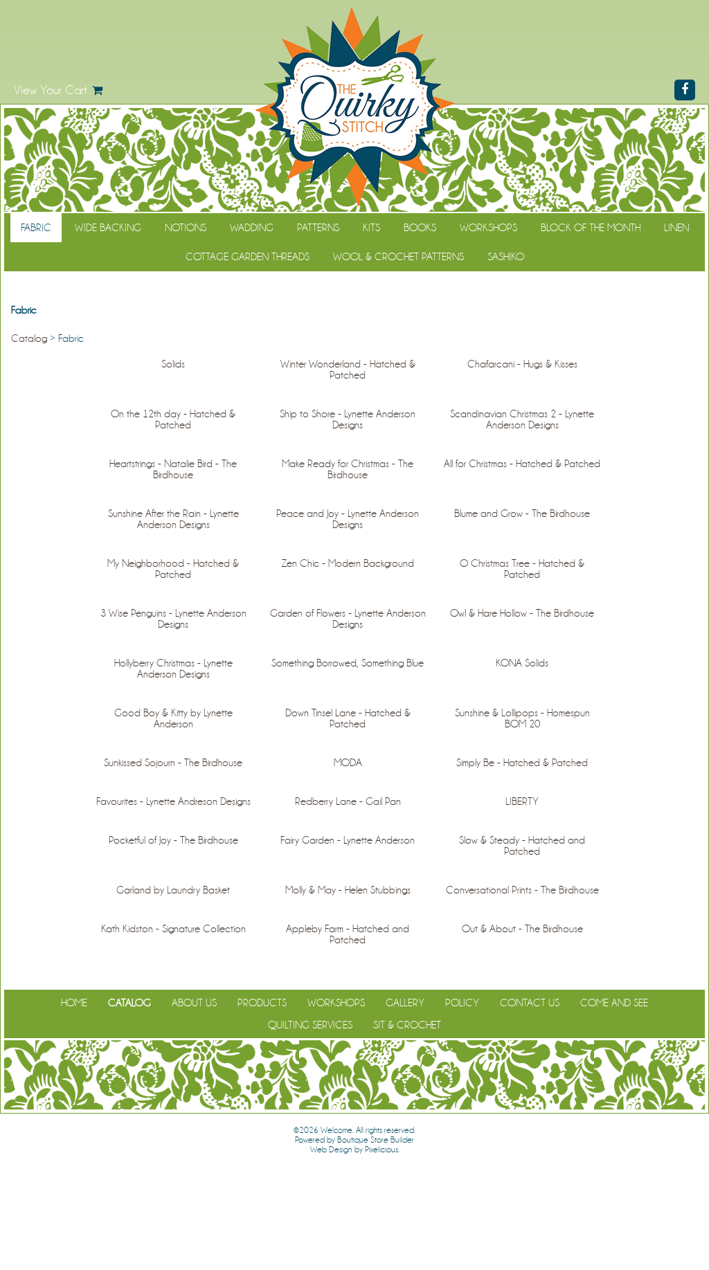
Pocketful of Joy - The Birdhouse (173, 840)
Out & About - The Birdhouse (522, 928)
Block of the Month (590, 227)
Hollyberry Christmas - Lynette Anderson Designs (173, 668)
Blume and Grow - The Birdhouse (522, 513)
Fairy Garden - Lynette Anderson (347, 840)
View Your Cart (50, 90)
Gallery (405, 1002)
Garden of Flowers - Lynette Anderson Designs (348, 619)
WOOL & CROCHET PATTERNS (398, 256)
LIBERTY (522, 801)
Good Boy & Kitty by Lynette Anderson (173, 718)
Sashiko (505, 256)
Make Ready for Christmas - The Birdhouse (347, 469)
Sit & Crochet (407, 1025)
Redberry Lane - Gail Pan (348, 801)
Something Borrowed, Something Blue (347, 663)
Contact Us (529, 1002)
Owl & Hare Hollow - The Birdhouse (522, 613)
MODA (348, 762)
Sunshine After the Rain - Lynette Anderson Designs (173, 519)
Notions (185, 227)
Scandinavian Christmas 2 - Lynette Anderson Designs (522, 419)
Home (74, 1002)
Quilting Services (310, 1025)
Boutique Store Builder (375, 1140)
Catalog (29, 338)
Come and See (614, 1002)
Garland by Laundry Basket (173, 890)
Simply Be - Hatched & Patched (522, 762)
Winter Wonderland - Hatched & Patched (347, 370)
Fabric (36, 227)
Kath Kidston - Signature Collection (173, 928)
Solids (173, 364)
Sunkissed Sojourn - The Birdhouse (173, 762)
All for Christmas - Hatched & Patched (522, 463)
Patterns (318, 227)
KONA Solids (522, 663)
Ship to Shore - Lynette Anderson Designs (347, 419)
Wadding (251, 227)
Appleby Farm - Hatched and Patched (347, 934)
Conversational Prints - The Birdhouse (522, 890)
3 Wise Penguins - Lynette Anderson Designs (173, 619)
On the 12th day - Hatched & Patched (173, 419)
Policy (462, 1002)
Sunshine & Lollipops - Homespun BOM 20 (522, 718)
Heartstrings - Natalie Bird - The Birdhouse (173, 469)
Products (262, 1002)
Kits (371, 227)
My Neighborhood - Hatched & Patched (173, 569)
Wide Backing (108, 227)
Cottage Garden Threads (247, 256)
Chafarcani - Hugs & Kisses (522, 364)
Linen (676, 227)
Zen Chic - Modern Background (347, 563)
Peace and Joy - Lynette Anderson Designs (347, 519)
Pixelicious (381, 1149)
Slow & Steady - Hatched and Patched (522, 846)
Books (420, 227)
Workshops (488, 227)
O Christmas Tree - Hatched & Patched (522, 569)
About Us (194, 1002)
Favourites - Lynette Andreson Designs (173, 801)
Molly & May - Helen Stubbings (348, 890)
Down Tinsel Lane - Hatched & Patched (348, 718)
